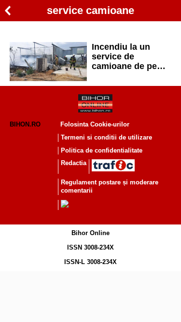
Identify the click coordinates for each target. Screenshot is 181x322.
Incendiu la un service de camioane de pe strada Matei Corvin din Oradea (129, 56)
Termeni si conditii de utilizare (106, 137)
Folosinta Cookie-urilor (94, 124)
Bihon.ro (25, 124)
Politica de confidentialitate (101, 150)
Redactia (73, 163)
